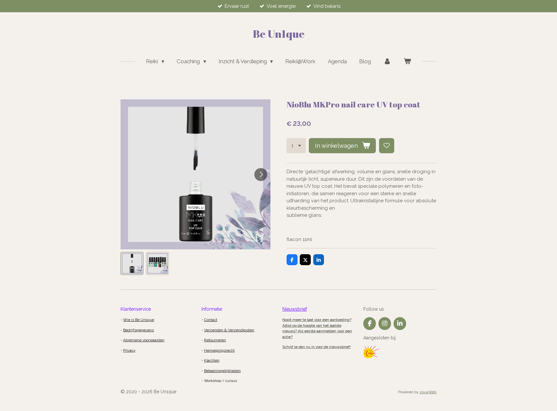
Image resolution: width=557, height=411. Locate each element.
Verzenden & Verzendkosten (229, 330)
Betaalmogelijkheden (222, 370)
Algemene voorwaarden (143, 340)
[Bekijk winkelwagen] (407, 61)
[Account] (387, 61)
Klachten (212, 360)
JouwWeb (427, 392)
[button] (132, 263)
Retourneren (215, 340)
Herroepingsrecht (219, 350)
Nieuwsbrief (294, 309)
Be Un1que (279, 33)
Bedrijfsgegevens (138, 330)
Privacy (129, 350)
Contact (210, 319)
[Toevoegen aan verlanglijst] (386, 145)
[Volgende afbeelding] (260, 174)
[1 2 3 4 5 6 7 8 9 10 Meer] (296, 145)
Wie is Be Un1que (138, 319)
